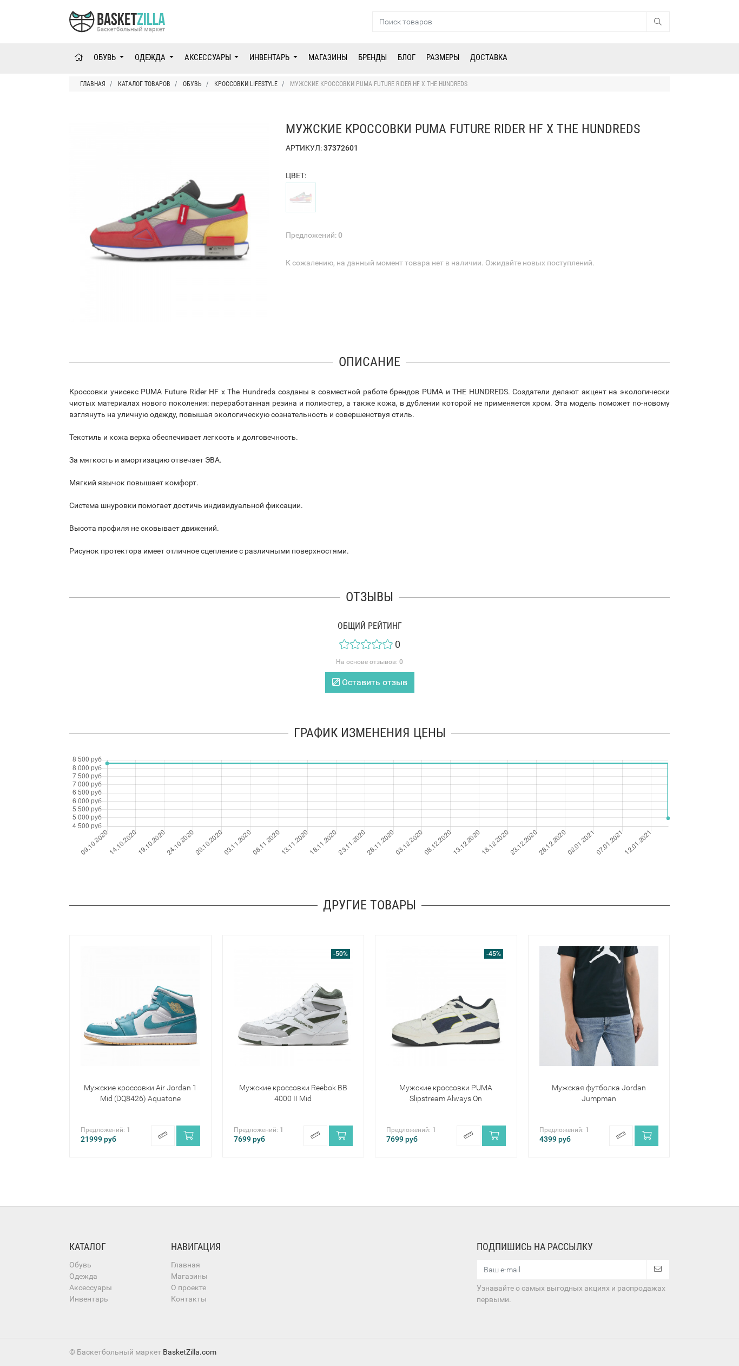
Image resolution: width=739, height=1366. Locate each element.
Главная (185, 1264)
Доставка (488, 57)
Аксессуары (208, 57)
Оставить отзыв (373, 682)
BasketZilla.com (189, 1352)
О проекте (188, 1287)
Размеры (442, 57)
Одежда (151, 57)
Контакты (189, 1299)
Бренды (372, 57)
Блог (406, 57)
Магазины (327, 57)
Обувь (105, 57)
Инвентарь (270, 57)
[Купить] (188, 1136)
